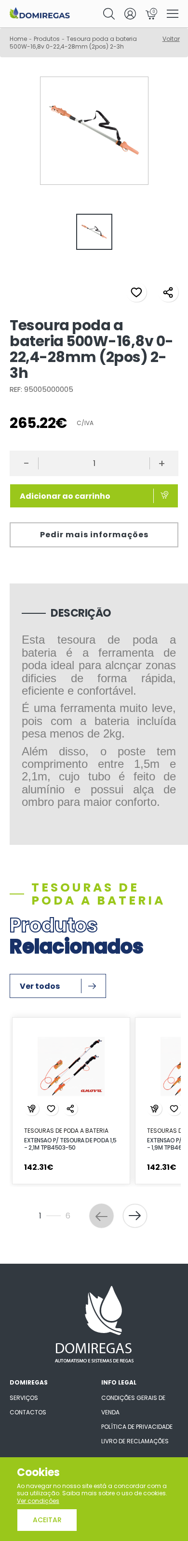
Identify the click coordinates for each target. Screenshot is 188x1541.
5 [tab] (118, 1200)
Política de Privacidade (137, 1427)
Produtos (47, 39)
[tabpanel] (94, 233)
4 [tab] (104, 1200)
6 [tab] (133, 1200)
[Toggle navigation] (172, 14)
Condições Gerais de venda (133, 1405)
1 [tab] (59, 1200)
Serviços (24, 1398)
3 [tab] (89, 1200)
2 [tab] (75, 1200)
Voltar (171, 39)
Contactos (28, 1412)
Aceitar (47, 1520)
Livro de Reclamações (135, 1441)
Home (18, 39)
